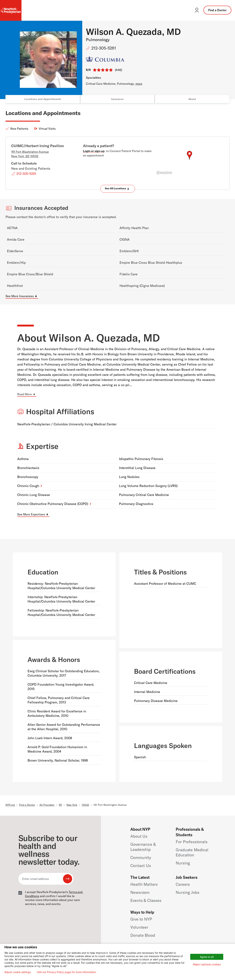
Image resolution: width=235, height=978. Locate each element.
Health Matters (144, 884)
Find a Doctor (217, 10)
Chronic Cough (28, 486)
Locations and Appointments (42, 99)
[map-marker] (189, 155)
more (138, 83)
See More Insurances (20, 296)
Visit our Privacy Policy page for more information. (67, 972)
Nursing (183, 863)
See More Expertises (31, 514)
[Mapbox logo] (164, 173)
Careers (183, 884)
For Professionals (191, 841)
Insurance (117, 99)
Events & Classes (145, 900)
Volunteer (139, 927)
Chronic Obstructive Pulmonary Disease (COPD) (52, 504)
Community (140, 857)
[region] (189, 160)
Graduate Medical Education (192, 852)
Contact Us (140, 865)
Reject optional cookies (207, 964)
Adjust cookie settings (17, 972)
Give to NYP (141, 919)
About (192, 99)
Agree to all (207, 956)
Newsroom (139, 892)
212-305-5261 (103, 48)
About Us (138, 836)
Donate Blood (142, 935)
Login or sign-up (94, 151)
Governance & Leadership (143, 847)
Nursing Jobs (187, 892)
